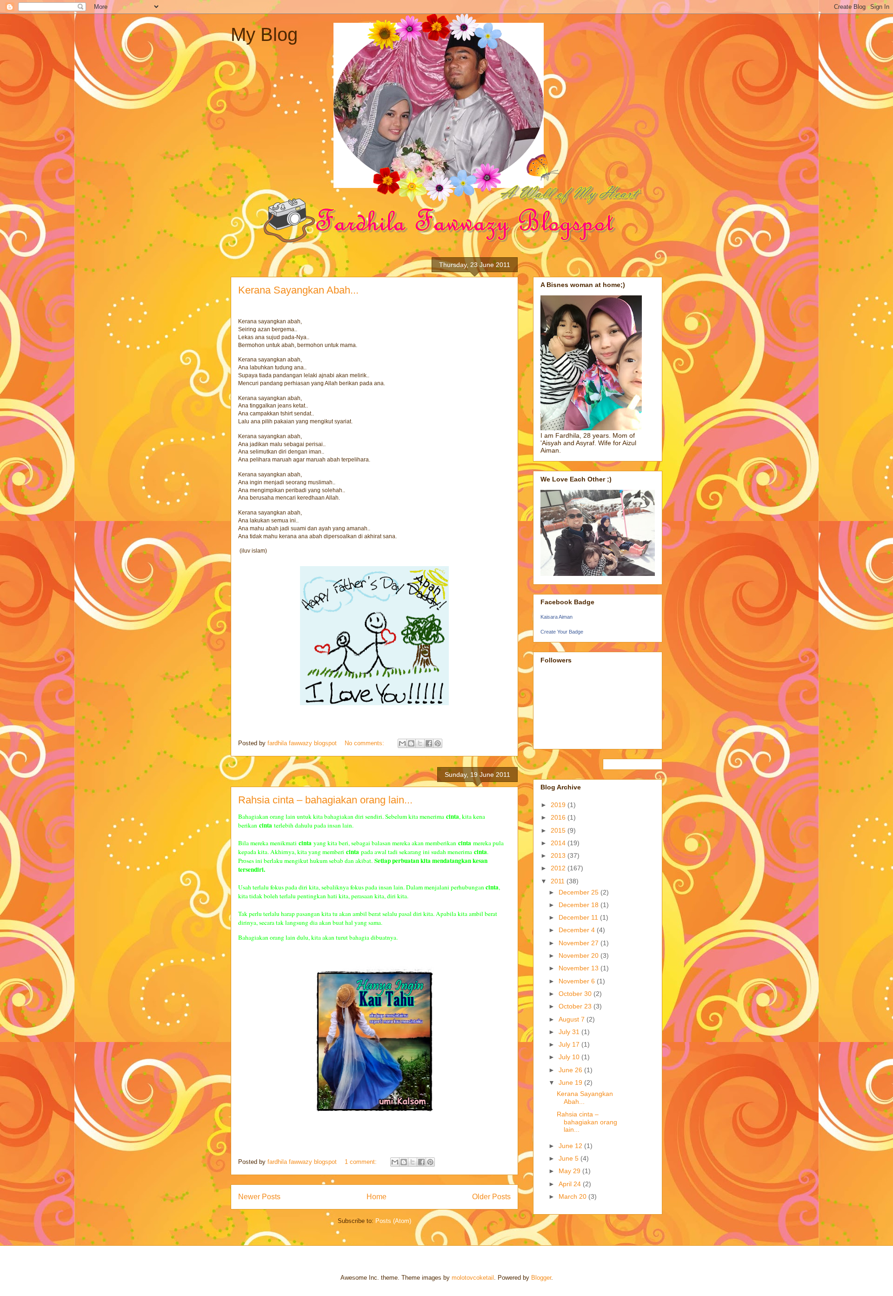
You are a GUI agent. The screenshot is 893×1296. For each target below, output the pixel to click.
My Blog (264, 34)
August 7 (572, 1019)
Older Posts (491, 1197)
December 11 (579, 917)
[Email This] (402, 743)
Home (377, 1197)
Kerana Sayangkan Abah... (298, 290)
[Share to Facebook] (428, 743)
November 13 (579, 968)
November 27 (579, 943)
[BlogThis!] (411, 743)
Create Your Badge (561, 632)
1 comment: (362, 1161)
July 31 (570, 1031)
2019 (559, 804)
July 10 (570, 1057)
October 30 (576, 993)
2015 (559, 830)
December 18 (579, 905)
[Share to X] (420, 743)
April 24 (571, 1184)
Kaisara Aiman (556, 617)
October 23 (576, 1006)
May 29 (570, 1171)
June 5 (569, 1158)
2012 (559, 868)
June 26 (571, 1070)
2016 (559, 817)
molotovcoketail (473, 1277)
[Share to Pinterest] (437, 743)
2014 (559, 843)
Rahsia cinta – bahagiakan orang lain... (325, 800)
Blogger (541, 1277)
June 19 (571, 1082)
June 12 (571, 1145)
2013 (559, 855)
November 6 (578, 981)
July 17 (570, 1044)
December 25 (579, 892)
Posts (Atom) (393, 1220)
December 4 (578, 930)
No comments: (365, 743)
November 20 (579, 955)
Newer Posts (259, 1197)
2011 (558, 881)
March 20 (573, 1196)
